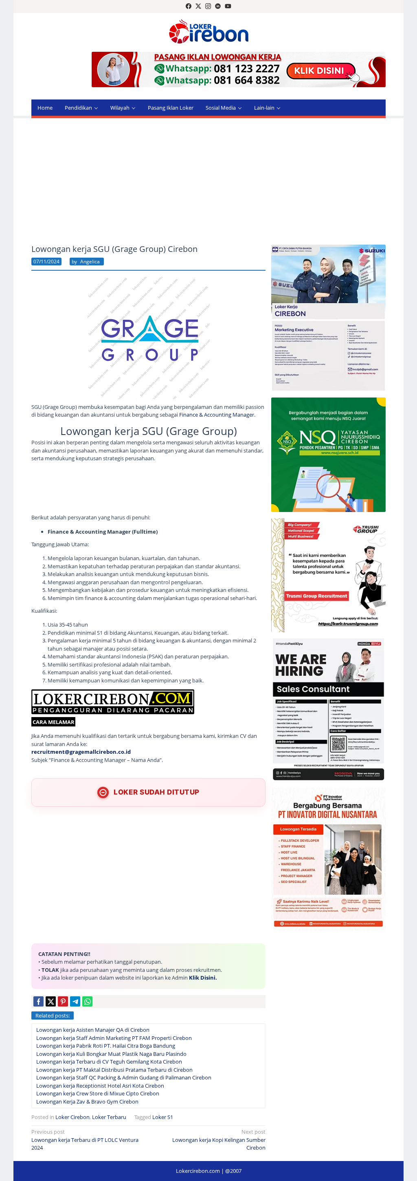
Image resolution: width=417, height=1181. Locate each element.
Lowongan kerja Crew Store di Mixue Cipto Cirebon (97, 1093)
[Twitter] (198, 6)
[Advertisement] (208, 181)
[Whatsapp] (87, 1001)
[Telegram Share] (75, 1001)
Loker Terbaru (109, 1117)
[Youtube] (228, 6)
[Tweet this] (51, 1001)
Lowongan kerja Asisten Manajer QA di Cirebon (92, 1029)
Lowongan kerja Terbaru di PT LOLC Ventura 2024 (84, 1139)
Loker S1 (162, 1117)
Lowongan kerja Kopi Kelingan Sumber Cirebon (219, 1139)
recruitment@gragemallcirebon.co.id (81, 751)
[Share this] (38, 1001)
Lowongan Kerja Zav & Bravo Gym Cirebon (87, 1101)
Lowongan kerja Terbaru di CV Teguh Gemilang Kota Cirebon (109, 1061)
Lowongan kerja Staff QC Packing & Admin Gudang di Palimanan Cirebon (123, 1077)
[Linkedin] (218, 6)
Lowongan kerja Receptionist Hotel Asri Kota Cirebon (100, 1085)
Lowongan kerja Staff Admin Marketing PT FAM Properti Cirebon (114, 1038)
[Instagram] (208, 6)
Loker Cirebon (72, 1117)
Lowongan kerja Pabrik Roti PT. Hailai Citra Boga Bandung (105, 1045)
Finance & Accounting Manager (216, 414)
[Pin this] (63, 1001)
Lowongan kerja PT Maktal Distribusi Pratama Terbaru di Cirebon (114, 1069)
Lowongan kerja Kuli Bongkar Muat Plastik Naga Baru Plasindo (111, 1053)
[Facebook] (188, 6)
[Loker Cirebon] (208, 32)
